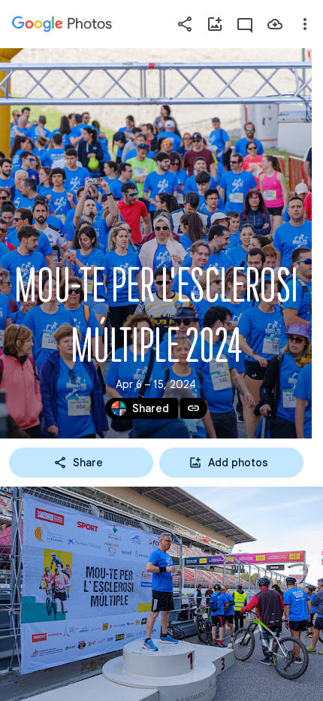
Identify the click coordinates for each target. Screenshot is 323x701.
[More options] (305, 24)
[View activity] (245, 24)
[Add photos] (215, 24)
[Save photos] (275, 24)
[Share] (185, 24)
